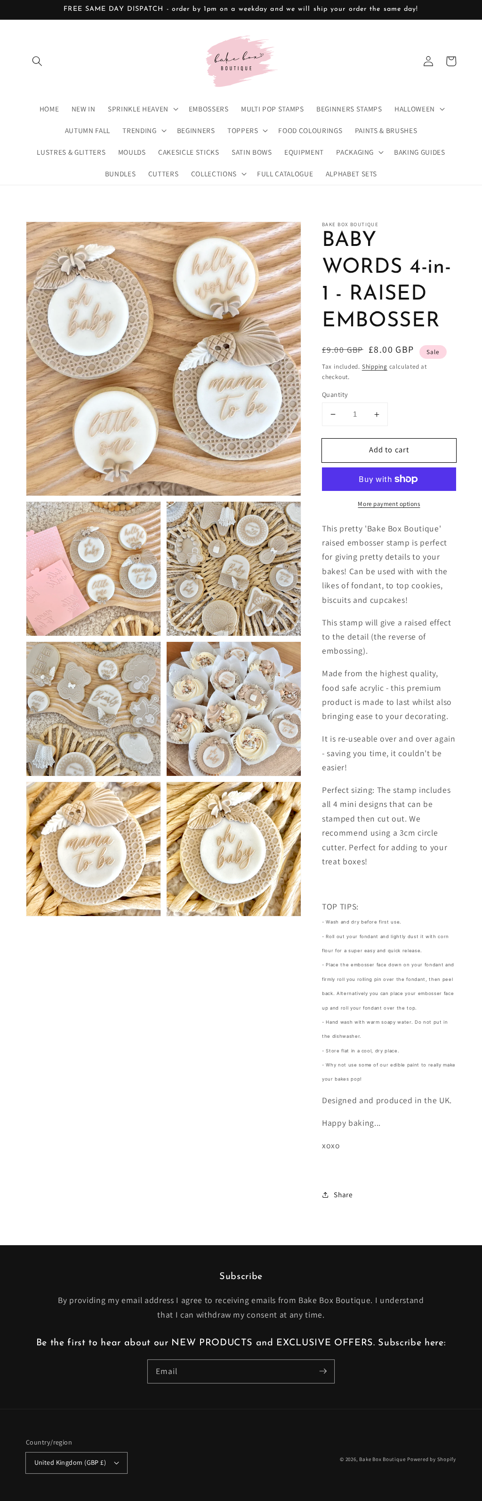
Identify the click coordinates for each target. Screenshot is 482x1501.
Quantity (335, 394)
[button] (37, 61)
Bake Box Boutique (382, 1459)
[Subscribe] (323, 1371)
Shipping (374, 367)
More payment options (389, 504)
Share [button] (343, 1194)
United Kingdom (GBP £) (70, 1462)
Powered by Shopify (431, 1459)
